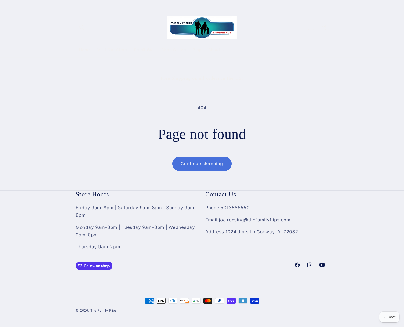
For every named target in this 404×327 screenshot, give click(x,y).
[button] (82, 27)
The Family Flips (103, 310)
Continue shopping (202, 163)
